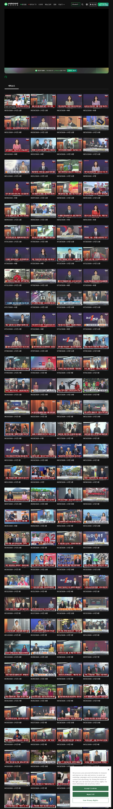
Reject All (90, 794)
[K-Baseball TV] (75, 4)
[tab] (12, 86)
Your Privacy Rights (90, 800)
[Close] (108, 769)
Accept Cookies (90, 788)
